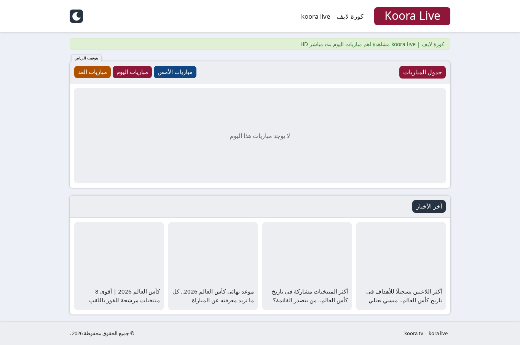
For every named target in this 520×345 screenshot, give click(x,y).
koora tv (413, 333)
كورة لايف (350, 16)
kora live (438, 333)
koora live (315, 16)
